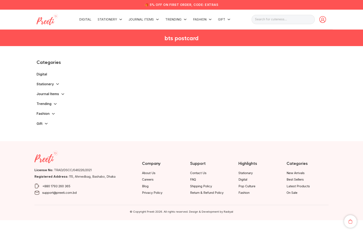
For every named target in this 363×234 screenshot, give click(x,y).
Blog (145, 186)
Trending (173, 19)
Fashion (199, 19)
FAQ (193, 179)
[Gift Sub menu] (228, 19)
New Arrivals (296, 173)
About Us (148, 173)
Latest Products (298, 186)
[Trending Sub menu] (185, 19)
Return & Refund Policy (207, 193)
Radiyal (228, 211)
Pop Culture (246, 186)
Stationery (107, 19)
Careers (148, 179)
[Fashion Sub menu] (210, 19)
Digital (85, 19)
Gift (221, 19)
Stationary (245, 173)
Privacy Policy (152, 193)
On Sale (292, 193)
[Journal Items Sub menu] (157, 19)
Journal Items (141, 19)
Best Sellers (295, 179)
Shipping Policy (201, 186)
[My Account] (322, 19)
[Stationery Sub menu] (120, 19)
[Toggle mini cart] (350, 221)
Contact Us (198, 173)
